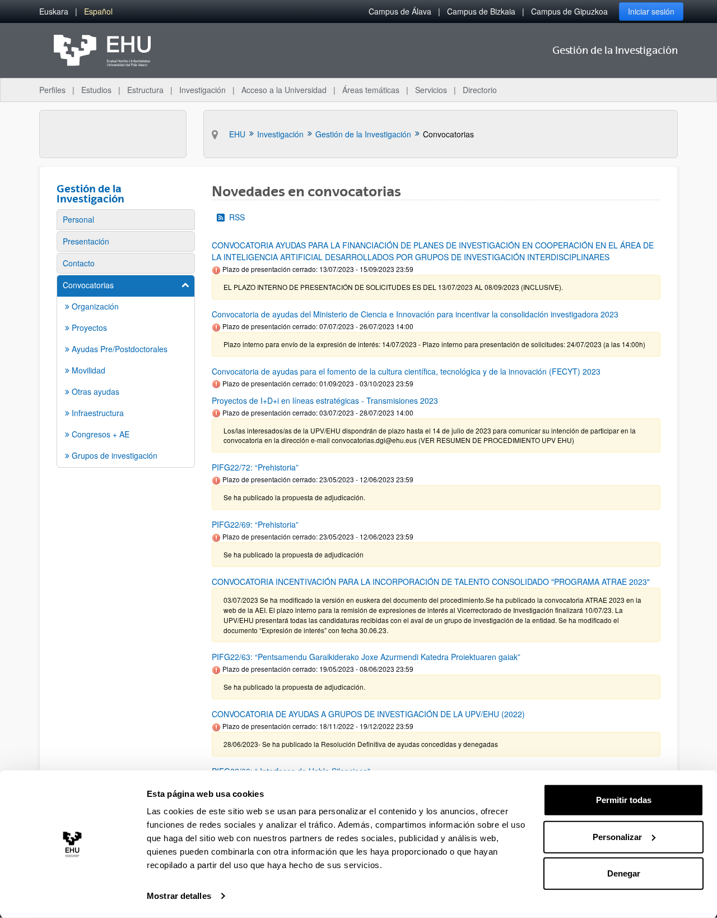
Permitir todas (623, 800)
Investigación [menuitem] (202, 89)
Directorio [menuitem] (480, 89)
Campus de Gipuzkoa (569, 11)
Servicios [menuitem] (431, 89)
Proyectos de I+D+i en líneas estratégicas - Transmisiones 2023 (325, 400)
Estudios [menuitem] (96, 89)
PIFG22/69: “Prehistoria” (255, 524)
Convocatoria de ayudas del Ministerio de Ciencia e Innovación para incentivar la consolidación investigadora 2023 (415, 314)
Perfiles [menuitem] (52, 89)
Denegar (623, 873)
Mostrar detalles (179, 896)
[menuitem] (54, 11)
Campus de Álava (400, 11)
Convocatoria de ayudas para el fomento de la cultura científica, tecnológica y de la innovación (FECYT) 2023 (406, 371)
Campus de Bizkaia (481, 11)
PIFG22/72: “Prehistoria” (255, 467)
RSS (237, 217)
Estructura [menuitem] (145, 89)
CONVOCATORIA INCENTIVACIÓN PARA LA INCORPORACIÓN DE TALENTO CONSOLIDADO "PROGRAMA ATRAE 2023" (431, 581)
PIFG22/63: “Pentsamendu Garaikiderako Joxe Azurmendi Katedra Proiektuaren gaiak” (366, 656)
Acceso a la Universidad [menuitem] (284, 89)
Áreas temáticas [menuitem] (370, 89)
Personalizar (617, 836)
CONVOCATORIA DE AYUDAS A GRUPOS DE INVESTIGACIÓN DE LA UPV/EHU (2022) (368, 713)
